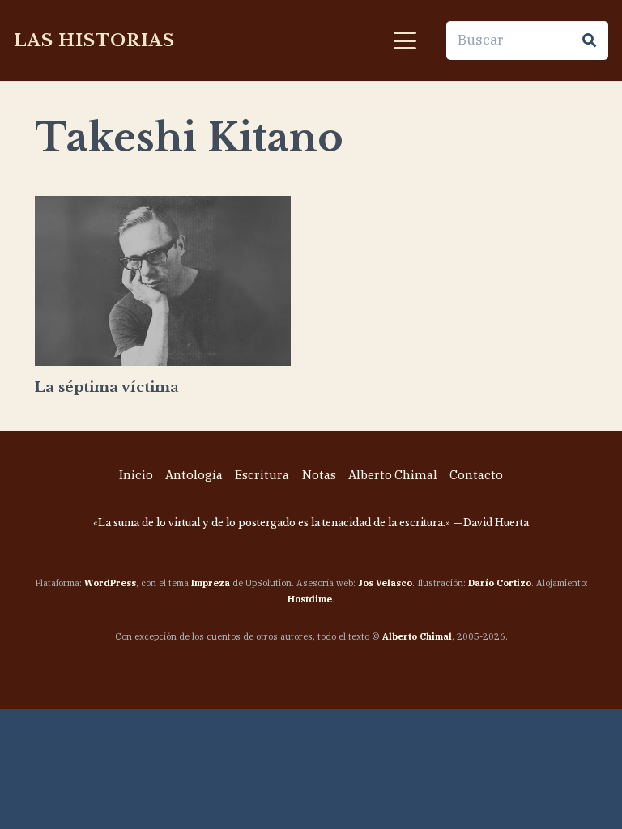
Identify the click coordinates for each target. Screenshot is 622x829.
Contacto (476, 475)
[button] (404, 40)
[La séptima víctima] (163, 281)
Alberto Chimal (392, 475)
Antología (194, 475)
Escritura (262, 475)
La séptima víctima (107, 387)
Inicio (136, 475)
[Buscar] (588, 40)
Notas (319, 475)
